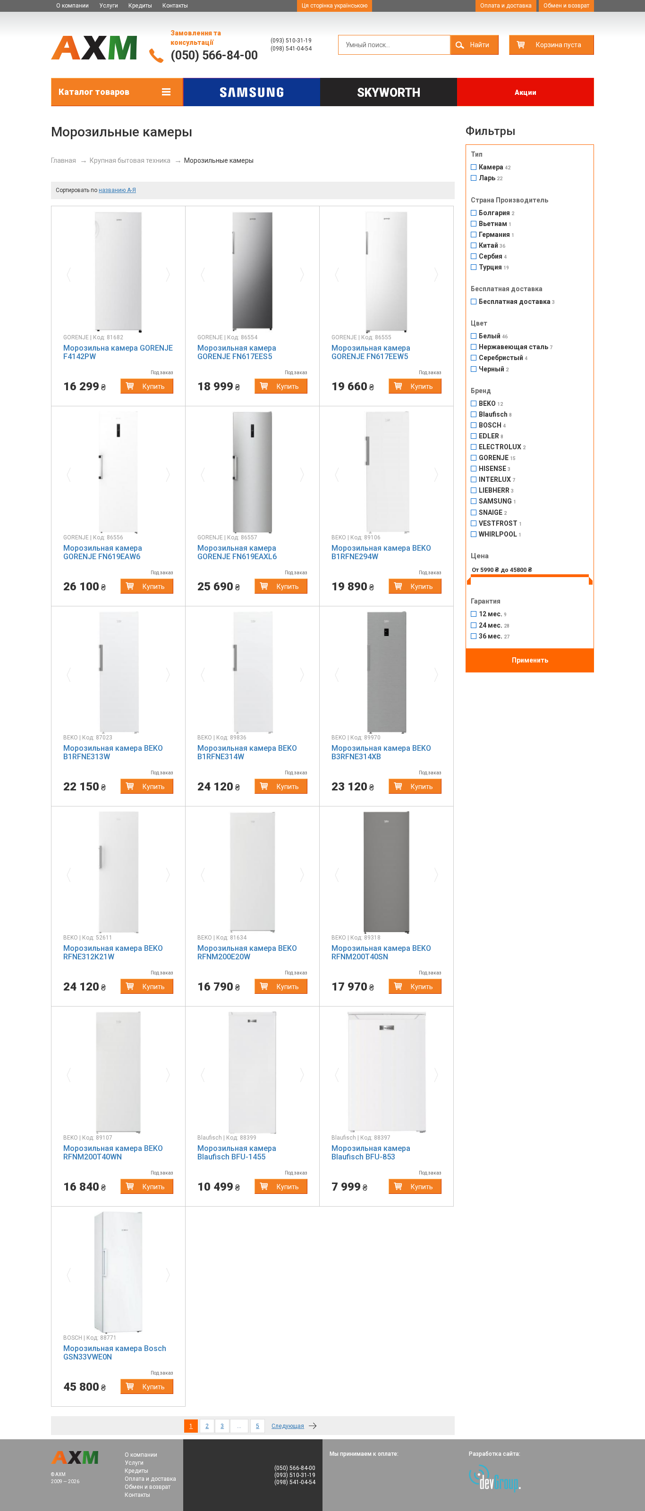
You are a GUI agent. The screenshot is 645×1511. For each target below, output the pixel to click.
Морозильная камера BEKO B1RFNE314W (247, 752)
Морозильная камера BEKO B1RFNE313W (113, 752)
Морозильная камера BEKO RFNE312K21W (113, 952)
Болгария (496, 213)
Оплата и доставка (506, 5)
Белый (493, 336)
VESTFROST (500, 523)
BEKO (491, 404)
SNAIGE (493, 513)
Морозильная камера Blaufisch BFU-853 (370, 1152)
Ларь (490, 178)
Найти (479, 45)
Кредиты (140, 5)
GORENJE (497, 458)
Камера (494, 167)
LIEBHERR (496, 490)
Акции (525, 92)
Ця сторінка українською (334, 5)
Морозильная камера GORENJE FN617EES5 (236, 352)
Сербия (493, 256)
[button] (71, 272)
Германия (496, 235)
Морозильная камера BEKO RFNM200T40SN (381, 952)
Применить (530, 660)
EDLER (491, 436)
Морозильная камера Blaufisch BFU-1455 (236, 1152)
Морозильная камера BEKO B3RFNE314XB (381, 752)
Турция (494, 267)
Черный (494, 369)
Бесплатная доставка (517, 302)
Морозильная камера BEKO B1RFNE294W (381, 552)
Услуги (108, 5)
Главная (63, 160)
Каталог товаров (94, 92)
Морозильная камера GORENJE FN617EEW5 (370, 352)
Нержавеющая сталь (515, 347)
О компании (72, 5)
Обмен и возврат (566, 5)
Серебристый (503, 358)
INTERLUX (497, 480)
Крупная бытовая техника (130, 160)
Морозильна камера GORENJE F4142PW (118, 352)
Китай (492, 246)
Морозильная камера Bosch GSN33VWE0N (114, 1352)
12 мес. (493, 614)
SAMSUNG (497, 501)
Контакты (175, 5)
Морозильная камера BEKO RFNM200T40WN (113, 1152)
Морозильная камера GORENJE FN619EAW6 (102, 552)
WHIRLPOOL (500, 534)
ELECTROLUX (502, 447)
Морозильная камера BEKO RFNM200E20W (247, 952)
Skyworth (388, 93)
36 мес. (494, 636)
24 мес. (494, 625)
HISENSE (494, 469)
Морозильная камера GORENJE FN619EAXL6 (237, 552)
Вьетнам (495, 224)
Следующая (288, 1426)
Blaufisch (495, 414)
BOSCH (492, 425)
